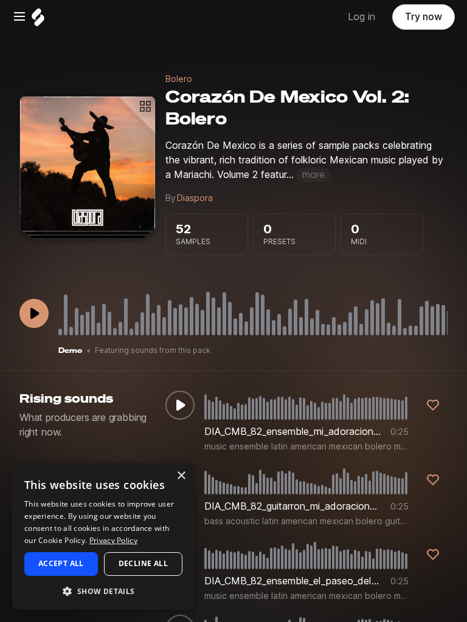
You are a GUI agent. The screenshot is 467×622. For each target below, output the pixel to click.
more (313, 174)
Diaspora (195, 198)
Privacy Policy (113, 540)
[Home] (38, 20)
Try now (423, 16)
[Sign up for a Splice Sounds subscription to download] (433, 405)
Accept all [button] (61, 563)
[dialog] (103, 536)
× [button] (180, 475)
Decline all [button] (143, 563)
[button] (103, 591)
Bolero (178, 79)
